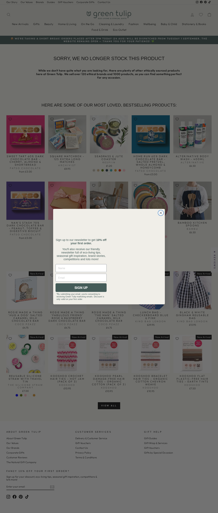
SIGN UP (81, 287)
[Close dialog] (161, 213)
